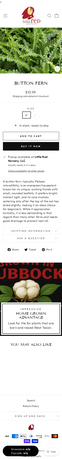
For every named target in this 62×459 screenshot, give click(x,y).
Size (31, 108)
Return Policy (31, 406)
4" (26, 115)
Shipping (17, 96)
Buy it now (31, 146)
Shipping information (31, 231)
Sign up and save (30, 416)
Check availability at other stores (26, 170)
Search (31, 400)
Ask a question (31, 238)
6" (35, 115)
